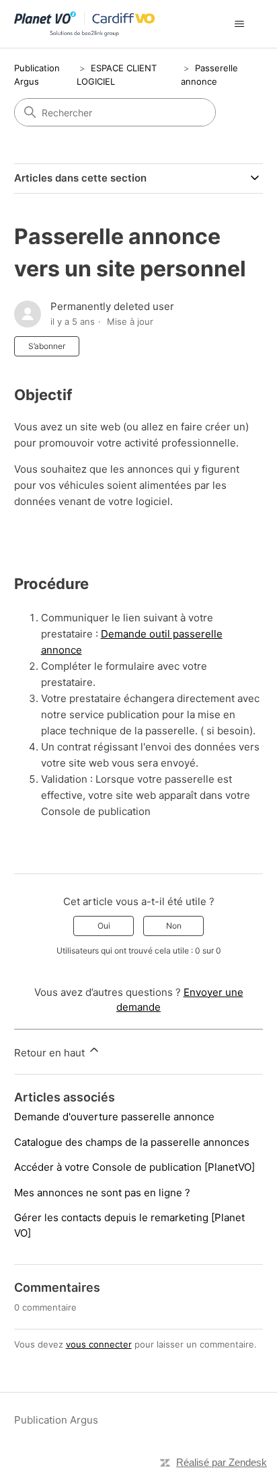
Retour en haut (50, 1052)
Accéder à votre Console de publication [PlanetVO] (134, 1167)
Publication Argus (56, 1419)
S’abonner (46, 346)
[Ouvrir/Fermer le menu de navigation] (239, 24)
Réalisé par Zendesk (221, 1462)
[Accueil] (84, 23)
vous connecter (99, 1344)
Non (174, 926)
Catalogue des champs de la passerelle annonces (131, 1142)
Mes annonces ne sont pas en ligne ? (102, 1192)
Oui (103, 926)
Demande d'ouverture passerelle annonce (114, 1116)
